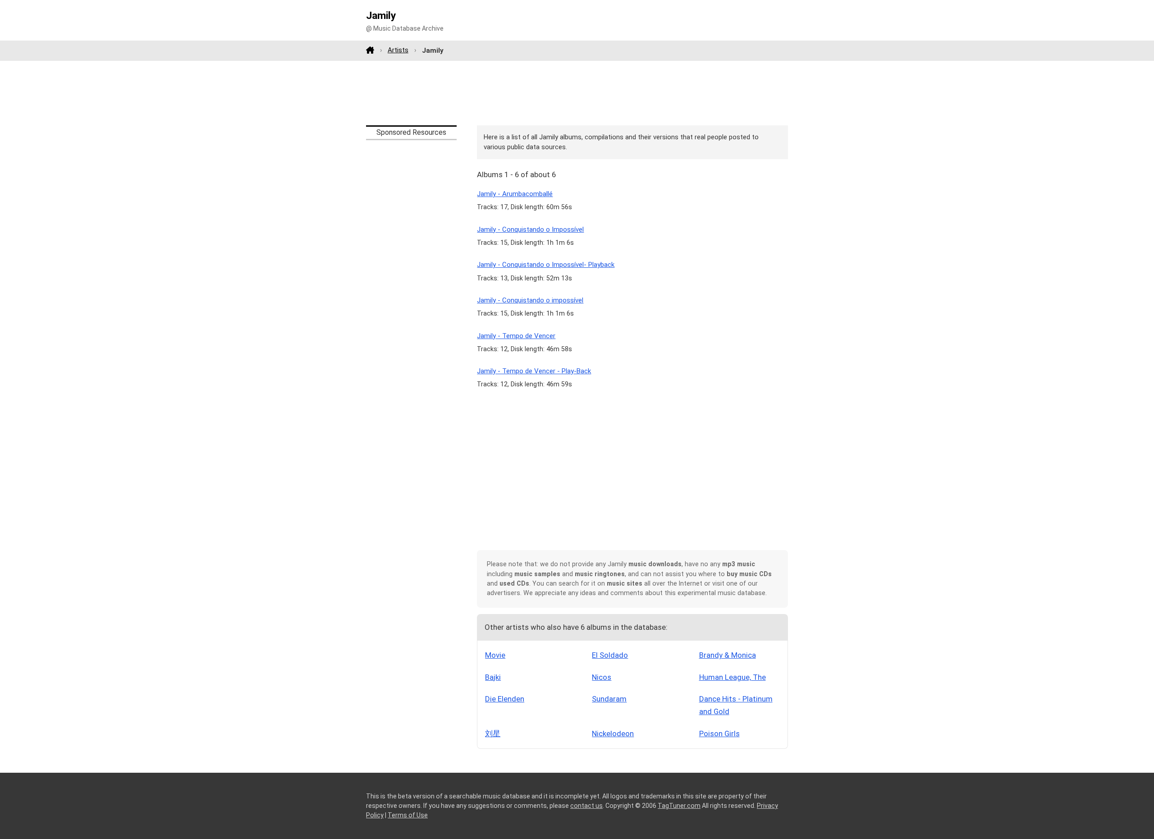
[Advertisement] (577, 93)
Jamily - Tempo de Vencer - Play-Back (534, 371)
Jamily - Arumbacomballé (515, 194)
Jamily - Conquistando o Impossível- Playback (545, 265)
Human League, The (732, 677)
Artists (398, 50)
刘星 (492, 733)
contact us (586, 805)
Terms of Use (408, 815)
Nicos (601, 677)
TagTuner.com (679, 805)
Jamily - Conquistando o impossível (530, 300)
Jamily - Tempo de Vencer (516, 336)
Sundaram (609, 698)
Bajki (493, 677)
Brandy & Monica (727, 655)
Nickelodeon (613, 733)
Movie (495, 655)
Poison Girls (719, 733)
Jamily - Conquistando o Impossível (530, 229)
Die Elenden (504, 698)
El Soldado (610, 655)
